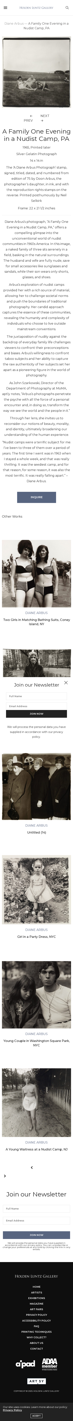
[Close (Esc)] (66, 683)
